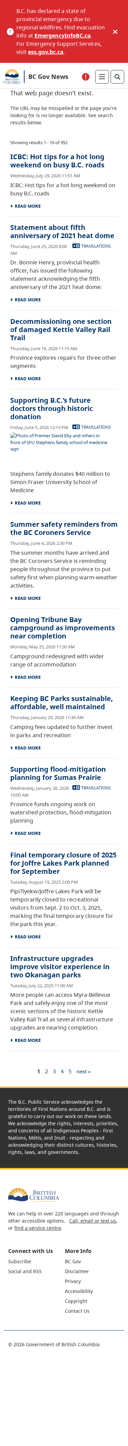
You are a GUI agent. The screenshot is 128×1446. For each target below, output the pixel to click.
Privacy (73, 1281)
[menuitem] (35, 1261)
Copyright (76, 1301)
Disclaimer (77, 1271)
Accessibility (79, 1291)
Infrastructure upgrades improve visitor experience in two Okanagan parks (60, 966)
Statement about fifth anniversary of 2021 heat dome (62, 231)
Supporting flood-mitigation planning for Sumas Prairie (58, 773)
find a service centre (37, 1228)
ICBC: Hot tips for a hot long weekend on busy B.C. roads (57, 160)
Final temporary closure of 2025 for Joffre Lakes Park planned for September (63, 863)
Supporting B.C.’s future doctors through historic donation (51, 408)
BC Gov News (48, 76)
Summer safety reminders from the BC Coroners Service (64, 528)
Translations (95, 246)
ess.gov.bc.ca (45, 52)
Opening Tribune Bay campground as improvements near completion (62, 628)
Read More (27, 206)
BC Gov (73, 1261)
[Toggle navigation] (102, 77)
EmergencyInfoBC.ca (62, 35)
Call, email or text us (92, 1220)
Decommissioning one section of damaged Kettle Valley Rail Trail (61, 329)
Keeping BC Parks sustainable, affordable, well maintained (61, 702)
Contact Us (77, 1311)
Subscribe (19, 1261)
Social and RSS (25, 1271)
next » (83, 1071)
